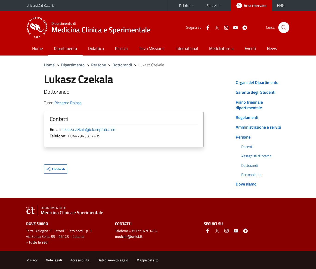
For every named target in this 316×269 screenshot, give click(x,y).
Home (37, 48)
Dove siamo (246, 184)
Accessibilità (79, 260)
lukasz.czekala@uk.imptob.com (88, 129)
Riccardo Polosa (68, 103)
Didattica (96, 48)
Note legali (54, 260)
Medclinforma (221, 48)
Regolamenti (247, 117)
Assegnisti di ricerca (256, 156)
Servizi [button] (212, 5)
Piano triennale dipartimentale (249, 105)
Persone (98, 65)
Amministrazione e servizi (258, 127)
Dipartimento (65, 48)
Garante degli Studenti (255, 92)
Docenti (247, 146)
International (187, 48)
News (272, 48)
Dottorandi (122, 65)
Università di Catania (40, 5)
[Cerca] (283, 27)
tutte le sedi (38, 242)
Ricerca (121, 48)
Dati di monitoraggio (113, 260)
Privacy (32, 260)
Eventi (250, 48)
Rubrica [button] (184, 5)
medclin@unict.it (129, 236)
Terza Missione (151, 48)
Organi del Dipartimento (257, 82)
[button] (55, 169)
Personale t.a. (251, 174)
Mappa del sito (147, 260)
